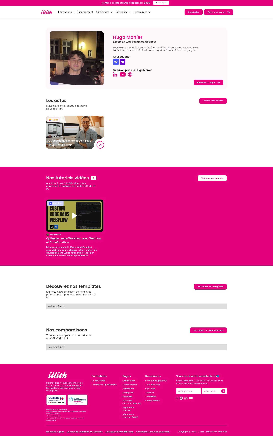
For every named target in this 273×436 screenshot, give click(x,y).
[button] (66, 12)
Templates (150, 396)
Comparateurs (152, 400)
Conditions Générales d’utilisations (85, 431)
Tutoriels (149, 392)
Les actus (150, 388)
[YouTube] (191, 398)
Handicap (127, 396)
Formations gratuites (156, 380)
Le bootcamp (98, 380)
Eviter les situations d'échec (131, 402)
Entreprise (128, 392)
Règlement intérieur (128, 409)
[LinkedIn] (186, 398)
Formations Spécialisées (104, 384)
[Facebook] (177, 398)
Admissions (128, 388)
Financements (129, 384)
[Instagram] (181, 398)
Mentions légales (55, 431)
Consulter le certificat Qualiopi (56, 409)
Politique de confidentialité (119, 431)
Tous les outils (152, 384)
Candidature (128, 380)
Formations (65, 12)
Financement (85, 12)
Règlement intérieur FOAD (130, 415)
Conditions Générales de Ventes (152, 431)
